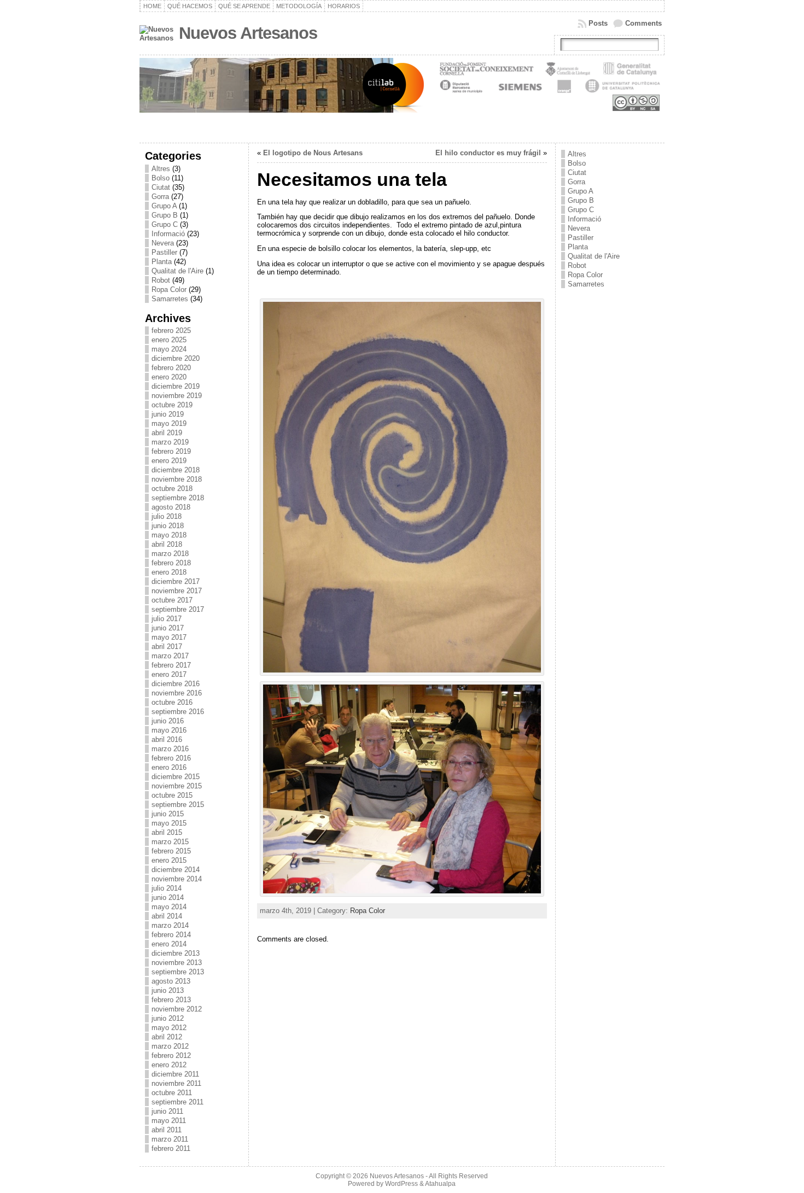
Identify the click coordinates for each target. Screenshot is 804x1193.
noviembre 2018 (177, 479)
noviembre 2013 (177, 962)
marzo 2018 (170, 553)
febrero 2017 (171, 665)
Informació (168, 234)
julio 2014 (167, 888)
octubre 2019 (172, 405)
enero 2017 (169, 674)
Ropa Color (169, 289)
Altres (161, 169)
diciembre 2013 (176, 953)
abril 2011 (167, 1130)
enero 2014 (169, 944)
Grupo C (165, 224)
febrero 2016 (171, 758)
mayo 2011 (169, 1120)
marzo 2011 (170, 1139)
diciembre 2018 (176, 470)
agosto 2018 (171, 507)
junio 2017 (168, 628)
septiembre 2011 (177, 1102)
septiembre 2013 (178, 972)
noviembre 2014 (177, 879)
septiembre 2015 (178, 804)
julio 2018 (167, 516)
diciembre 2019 (176, 386)
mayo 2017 (169, 637)
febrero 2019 (171, 451)
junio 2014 (168, 897)
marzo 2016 (170, 749)
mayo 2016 (169, 730)
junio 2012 (168, 1018)
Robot (161, 280)
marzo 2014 (170, 925)
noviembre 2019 (177, 395)
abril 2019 (167, 433)
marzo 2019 (170, 442)
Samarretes (170, 299)
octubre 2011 (172, 1093)
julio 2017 (167, 619)
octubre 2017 (172, 600)
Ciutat (161, 187)
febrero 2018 (171, 563)
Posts (598, 23)
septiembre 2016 (178, 711)
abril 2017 (167, 646)
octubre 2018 (172, 488)
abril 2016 (167, 739)
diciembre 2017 (176, 581)
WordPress (401, 1184)
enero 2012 (169, 1065)
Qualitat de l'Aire (177, 271)
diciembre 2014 (176, 869)
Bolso (161, 178)
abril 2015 (167, 832)
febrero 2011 (171, 1148)
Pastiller (164, 252)
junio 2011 (167, 1111)
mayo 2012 (169, 1028)
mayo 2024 (169, 349)
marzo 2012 (170, 1046)
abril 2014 (167, 916)
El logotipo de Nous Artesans (313, 153)
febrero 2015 (171, 851)
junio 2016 (168, 721)
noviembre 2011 (176, 1083)
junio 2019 (168, 414)
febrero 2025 (171, 330)
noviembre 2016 (177, 693)
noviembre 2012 (177, 1009)
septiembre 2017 (178, 609)
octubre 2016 (172, 702)
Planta (162, 262)
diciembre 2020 (176, 358)
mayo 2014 (169, 907)
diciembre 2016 (176, 684)
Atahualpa (440, 1184)
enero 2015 (169, 860)
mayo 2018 (169, 535)
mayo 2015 (169, 823)
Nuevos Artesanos (248, 33)
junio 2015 (168, 814)
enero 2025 (169, 340)
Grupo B (165, 215)
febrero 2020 (171, 368)
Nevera (163, 243)
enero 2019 (169, 461)
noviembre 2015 (177, 786)
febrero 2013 (171, 1000)
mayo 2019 (169, 423)
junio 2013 (168, 990)
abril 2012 (167, 1037)
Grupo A (164, 206)
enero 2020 (169, 377)
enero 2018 (169, 572)
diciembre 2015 (176, 777)
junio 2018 (168, 526)
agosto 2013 (171, 981)
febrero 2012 (171, 1055)
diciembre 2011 (175, 1074)
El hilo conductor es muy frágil (488, 153)
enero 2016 (169, 767)
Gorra (160, 196)
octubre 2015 (172, 795)
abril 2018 (167, 544)
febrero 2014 (171, 935)
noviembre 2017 (177, 591)
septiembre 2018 (178, 498)
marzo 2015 (170, 842)
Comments (643, 23)
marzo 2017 (170, 656)
